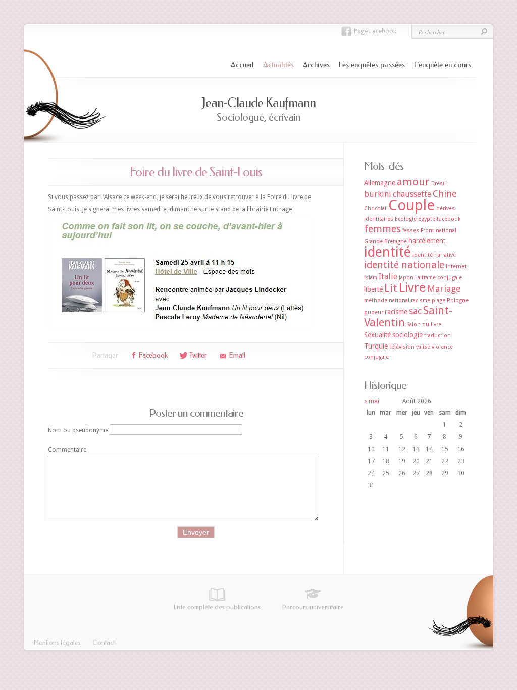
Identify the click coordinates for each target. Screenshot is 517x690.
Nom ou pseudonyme (78, 429)
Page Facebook (375, 31)
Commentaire (67, 449)
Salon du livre (423, 324)
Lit (390, 288)
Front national (438, 230)
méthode (375, 300)
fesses (410, 230)
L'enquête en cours (442, 64)
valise (423, 346)
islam (370, 277)
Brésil (438, 183)
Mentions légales (57, 642)
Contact (103, 642)
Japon (406, 277)
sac (415, 311)
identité (387, 252)
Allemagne (379, 183)
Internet (456, 266)
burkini (377, 194)
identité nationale (404, 265)
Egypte (426, 219)
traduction (437, 335)
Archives (316, 64)
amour (413, 182)
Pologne (458, 300)
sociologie (407, 335)
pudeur (373, 312)
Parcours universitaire (313, 607)
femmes (382, 229)
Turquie (376, 346)
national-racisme (409, 300)
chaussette (412, 194)
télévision (402, 346)
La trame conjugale (438, 277)
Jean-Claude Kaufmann (258, 102)
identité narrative (434, 255)
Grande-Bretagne (385, 241)
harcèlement (426, 241)
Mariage (444, 288)
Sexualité (377, 335)
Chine (445, 193)
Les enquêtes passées (372, 64)
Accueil (242, 64)
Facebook (448, 219)
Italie (388, 276)
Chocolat (375, 208)
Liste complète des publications (217, 607)
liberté (373, 289)
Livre (412, 287)
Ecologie (406, 219)
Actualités (278, 64)
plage (438, 300)
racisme (396, 312)
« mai (371, 401)
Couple (411, 205)
